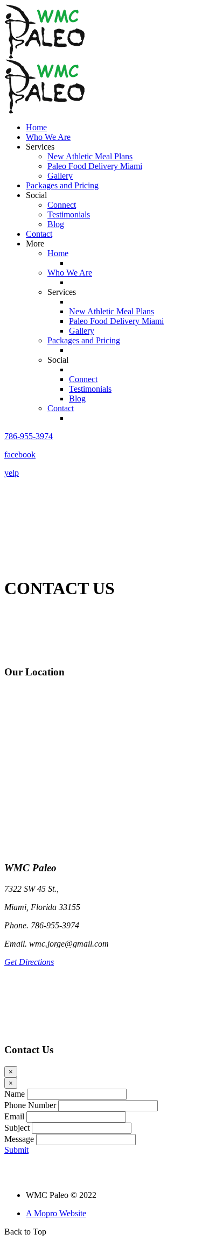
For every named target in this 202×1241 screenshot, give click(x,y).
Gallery (60, 175)
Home (36, 127)
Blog (55, 224)
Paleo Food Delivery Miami (94, 166)
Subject (17, 1127)
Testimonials (68, 214)
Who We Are (48, 137)
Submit (16, 1149)
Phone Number (30, 1105)
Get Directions (29, 962)
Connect (61, 204)
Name (14, 1093)
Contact (39, 233)
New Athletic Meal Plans (90, 156)
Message (19, 1139)
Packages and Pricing (62, 185)
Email (14, 1116)
